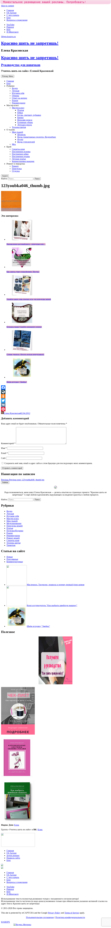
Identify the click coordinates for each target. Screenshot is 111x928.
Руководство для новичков (20, 65)
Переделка (17, 168)
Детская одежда (24, 125)
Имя (4, 448)
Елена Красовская (12, 413)
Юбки (20, 113)
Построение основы (21, 151)
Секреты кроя (18, 149)
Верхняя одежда (24, 120)
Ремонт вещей (13, 538)
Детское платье (19, 159)
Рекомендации (18, 103)
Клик (16, 825)
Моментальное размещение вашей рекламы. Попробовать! (44, 2)
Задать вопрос (12, 855)
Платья (20, 110)
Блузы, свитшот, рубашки (29, 115)
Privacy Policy (54, 913)
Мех (14, 144)
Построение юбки (20, 154)
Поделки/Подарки (14, 531)
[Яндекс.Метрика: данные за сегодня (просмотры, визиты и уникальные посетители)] (22, 924)
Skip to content (7, 6)
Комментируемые (14, 562)
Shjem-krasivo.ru (8, 36)
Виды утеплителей (26, 142)
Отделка (16, 171)
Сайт (3, 458)
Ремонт (15, 166)
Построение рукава (21, 156)
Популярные (12, 559)
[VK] (55, 405)
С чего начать (12, 15)
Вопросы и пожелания (16, 20)
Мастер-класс (18, 108)
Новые (9, 557)
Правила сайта (13, 858)
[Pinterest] (55, 409)
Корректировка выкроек (23, 161)
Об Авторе (11, 13)
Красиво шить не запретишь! (29, 43)
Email (4, 453)
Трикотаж (10, 545)
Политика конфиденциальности (70, 917)
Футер (20, 139)
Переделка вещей (14, 526)
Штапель (21, 134)
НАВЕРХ (5, 922)
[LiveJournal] (55, 392)
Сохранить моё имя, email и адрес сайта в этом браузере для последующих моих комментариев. (48, 463)
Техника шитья (19, 127)
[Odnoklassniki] (55, 396)
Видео (15, 88)
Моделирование (13, 523)
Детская (15, 91)
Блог (8, 17)
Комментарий (8, 443)
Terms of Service (72, 913)
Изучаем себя (18, 93)
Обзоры (15, 95)
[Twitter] (55, 400)
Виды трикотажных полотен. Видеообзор (36, 137)
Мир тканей (17, 132)
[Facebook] (55, 387)
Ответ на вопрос (19, 98)
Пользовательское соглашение (40, 917)
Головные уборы (25, 122)
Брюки (20, 117)
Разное (15, 100)
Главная (10, 10)
